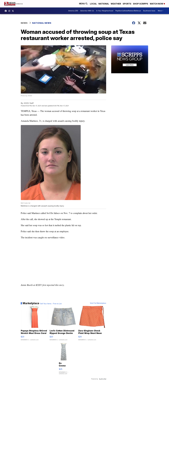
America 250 (73, 10)
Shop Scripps (140, 3)
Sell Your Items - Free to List (51, 304)
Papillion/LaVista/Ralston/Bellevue (128, 10)
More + (160, 10)
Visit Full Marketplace (98, 303)
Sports (127, 3)
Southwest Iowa (149, 10)
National (103, 3)
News (24, 23)
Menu (82, 4)
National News (41, 23)
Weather (116, 3)
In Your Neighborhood (104, 10)
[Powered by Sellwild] (102, 379)
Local (93, 3)
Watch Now (157, 3)
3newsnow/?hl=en (9, 11)
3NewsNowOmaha (13, 11)
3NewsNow (6, 11)
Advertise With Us (87, 10)
